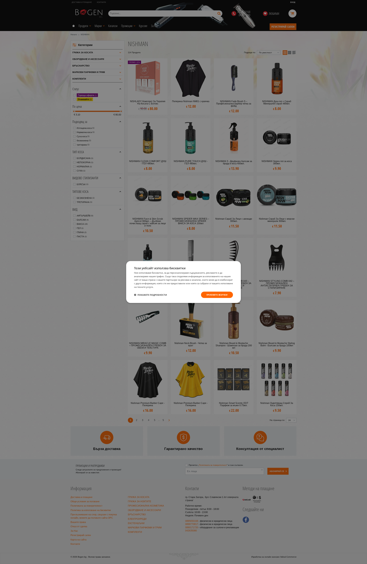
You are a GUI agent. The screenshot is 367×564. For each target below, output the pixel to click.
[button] (150, 294)
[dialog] (183, 282)
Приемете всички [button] (217, 294)
